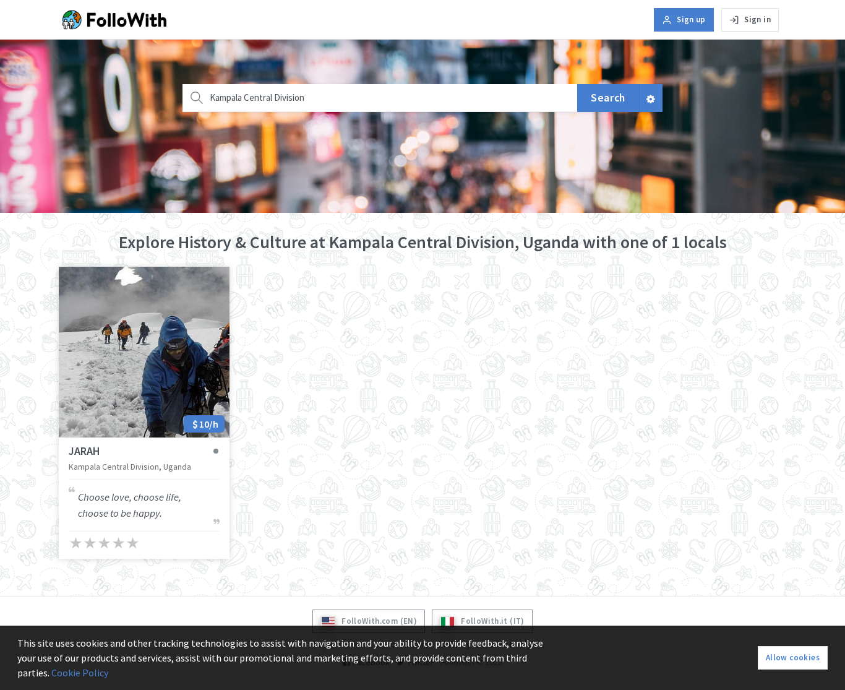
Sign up (691, 19)
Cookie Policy (79, 672)
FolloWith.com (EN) (379, 621)
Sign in (757, 19)
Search (608, 98)
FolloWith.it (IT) (493, 621)
